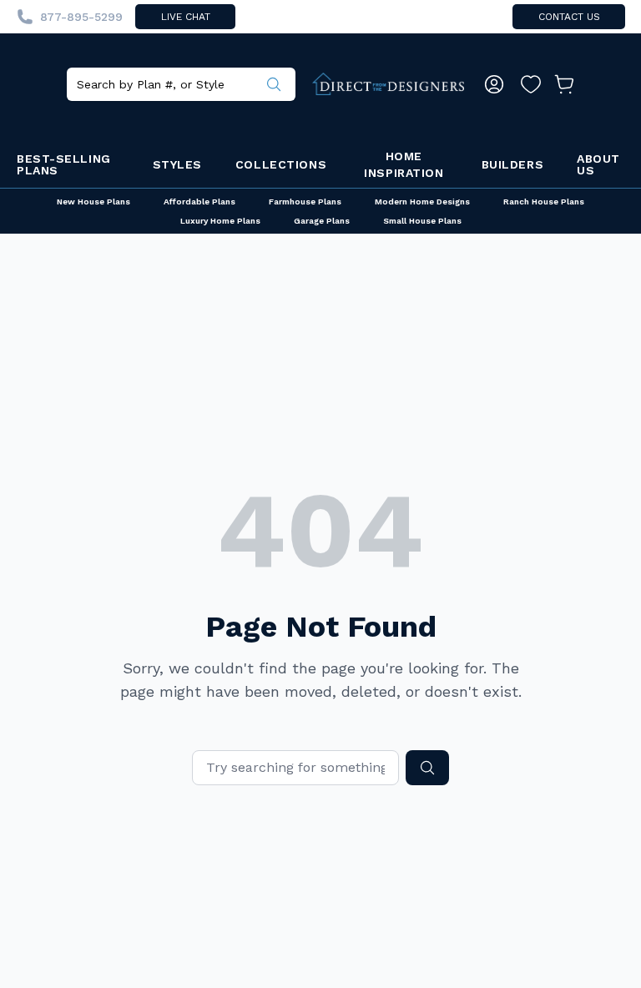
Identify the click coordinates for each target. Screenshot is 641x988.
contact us (569, 17)
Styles (177, 164)
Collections (280, 164)
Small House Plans (422, 220)
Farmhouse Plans (305, 201)
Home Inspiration (403, 164)
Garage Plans (322, 220)
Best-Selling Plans (64, 164)
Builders (512, 164)
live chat (185, 17)
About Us (598, 164)
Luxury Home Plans (220, 220)
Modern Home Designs (422, 201)
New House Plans (93, 201)
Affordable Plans (199, 201)
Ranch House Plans (543, 201)
